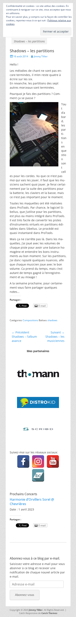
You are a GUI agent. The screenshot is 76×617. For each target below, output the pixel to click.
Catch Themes (49, 613)
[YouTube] (52, 461)
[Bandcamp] (38, 475)
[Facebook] (23, 461)
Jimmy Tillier (41, 56)
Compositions (30, 320)
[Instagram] (38, 461)
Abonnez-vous (24, 595)
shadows (52, 320)
